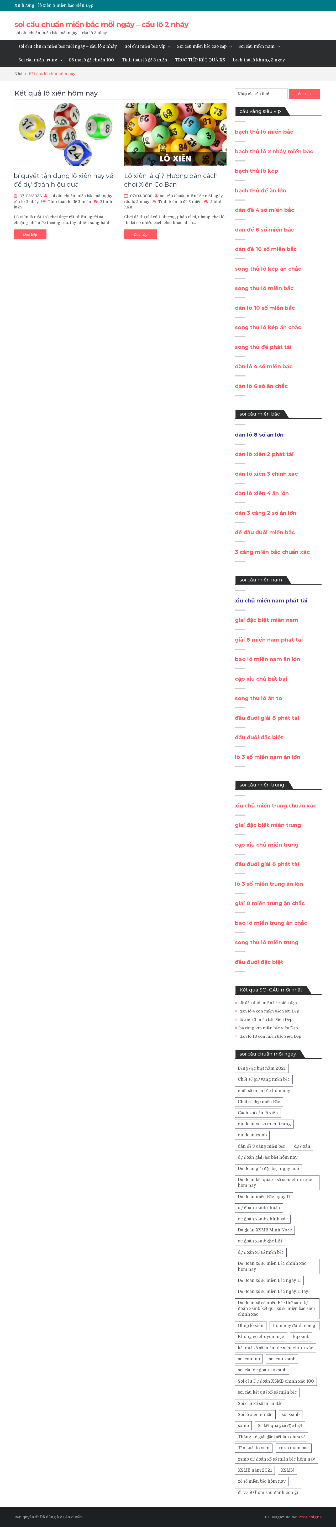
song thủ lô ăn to (258, 698)
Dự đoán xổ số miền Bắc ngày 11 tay (273, 1291)
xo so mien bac (294, 1448)
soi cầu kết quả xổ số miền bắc (267, 1392)
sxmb (243, 1425)
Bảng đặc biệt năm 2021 (262, 1068)
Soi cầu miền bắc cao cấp (202, 46)
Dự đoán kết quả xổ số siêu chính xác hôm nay (275, 1182)
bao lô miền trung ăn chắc (271, 923)
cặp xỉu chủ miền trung (266, 845)
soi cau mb (249, 1359)
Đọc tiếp (30, 234)
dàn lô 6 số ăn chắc (261, 386)
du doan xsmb (252, 1135)
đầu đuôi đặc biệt (259, 737)
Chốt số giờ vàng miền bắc (264, 1079)
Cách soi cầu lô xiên (258, 1113)
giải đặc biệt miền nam (266, 620)
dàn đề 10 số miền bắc (266, 249)
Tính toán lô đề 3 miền (144, 60)
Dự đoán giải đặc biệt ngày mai (268, 1168)
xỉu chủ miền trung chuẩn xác (275, 805)
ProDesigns (310, 1517)
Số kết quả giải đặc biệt (280, 1425)
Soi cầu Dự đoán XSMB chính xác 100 (276, 1381)
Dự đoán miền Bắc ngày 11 (264, 1196)
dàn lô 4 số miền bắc (263, 366)
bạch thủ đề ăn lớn (260, 190)
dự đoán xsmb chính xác (263, 1219)
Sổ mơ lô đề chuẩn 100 (91, 60)
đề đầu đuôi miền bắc (265, 532)
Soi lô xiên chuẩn (255, 1414)
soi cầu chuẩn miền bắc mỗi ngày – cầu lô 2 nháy (101, 24)
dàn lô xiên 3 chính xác (266, 474)
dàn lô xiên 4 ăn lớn (262, 493)
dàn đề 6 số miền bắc (264, 230)
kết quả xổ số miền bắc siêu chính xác (275, 1348)
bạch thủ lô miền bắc (264, 132)
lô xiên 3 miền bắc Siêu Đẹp (65, 5)
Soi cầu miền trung (37, 60)
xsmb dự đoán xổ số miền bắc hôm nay (276, 1459)
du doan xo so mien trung (264, 1124)
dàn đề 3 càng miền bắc (261, 1146)
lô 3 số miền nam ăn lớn (267, 757)
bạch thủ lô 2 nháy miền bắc (274, 151)
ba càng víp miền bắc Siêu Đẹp (268, 1028)
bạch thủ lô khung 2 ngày (259, 60)
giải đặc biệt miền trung (268, 825)
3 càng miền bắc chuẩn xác (272, 552)
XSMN (287, 1470)
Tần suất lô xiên (254, 1448)
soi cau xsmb (282, 1359)
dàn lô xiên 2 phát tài (264, 454)
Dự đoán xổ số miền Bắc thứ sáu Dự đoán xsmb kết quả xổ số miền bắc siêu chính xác (276, 1308)
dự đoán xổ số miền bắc (261, 1252)
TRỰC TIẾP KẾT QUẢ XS (200, 60)
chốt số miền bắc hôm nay (264, 1090)
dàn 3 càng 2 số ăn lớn (265, 513)
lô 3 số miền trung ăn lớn (269, 884)
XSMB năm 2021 (255, 1470)
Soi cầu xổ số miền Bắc (260, 1403)
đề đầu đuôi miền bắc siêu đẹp (268, 1002)
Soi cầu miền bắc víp (145, 46)
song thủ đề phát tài (263, 347)
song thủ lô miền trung (266, 942)
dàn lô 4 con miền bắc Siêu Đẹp (269, 1011)
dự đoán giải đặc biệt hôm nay (267, 1157)
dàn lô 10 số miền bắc (265, 308)
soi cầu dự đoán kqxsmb (262, 1370)
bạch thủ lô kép (256, 171)
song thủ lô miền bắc (264, 288)
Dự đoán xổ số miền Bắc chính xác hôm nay (272, 1266)
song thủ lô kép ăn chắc (268, 269)
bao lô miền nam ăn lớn (267, 659)
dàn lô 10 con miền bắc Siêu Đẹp (270, 1036)
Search (304, 94)
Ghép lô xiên (251, 1325)
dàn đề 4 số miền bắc (264, 210)
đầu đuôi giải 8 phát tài (267, 718)
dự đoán (302, 1146)
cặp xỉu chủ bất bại (261, 679)
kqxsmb (301, 1336)
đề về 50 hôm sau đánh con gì (268, 1492)
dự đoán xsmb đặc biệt (260, 1241)
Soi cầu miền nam (256, 46)
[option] (118, 5)
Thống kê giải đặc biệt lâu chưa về (271, 1437)
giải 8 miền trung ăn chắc (270, 903)
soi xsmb (291, 1414)
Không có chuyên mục (261, 1336)
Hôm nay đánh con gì (294, 1325)
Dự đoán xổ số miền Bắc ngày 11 (269, 1280)
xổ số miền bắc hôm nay (262, 1481)
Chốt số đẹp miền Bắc (259, 1101)
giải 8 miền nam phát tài (269, 640)
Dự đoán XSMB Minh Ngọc (265, 1230)
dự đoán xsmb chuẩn (259, 1207)
